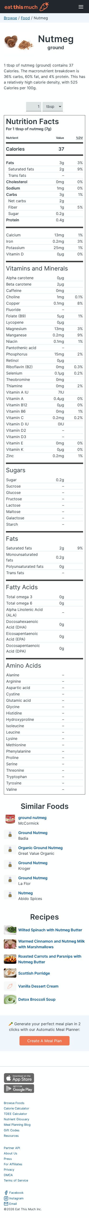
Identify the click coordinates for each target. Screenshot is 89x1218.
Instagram (16, 1198)
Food (25, 18)
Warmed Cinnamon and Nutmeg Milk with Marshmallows (51, 944)
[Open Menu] (81, 6)
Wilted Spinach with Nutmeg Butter (50, 930)
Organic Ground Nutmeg (40, 847)
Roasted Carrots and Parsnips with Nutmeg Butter (49, 959)
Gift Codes (11, 1130)
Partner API (12, 1148)
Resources (11, 1135)
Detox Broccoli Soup (37, 999)
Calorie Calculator (16, 1108)
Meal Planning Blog (17, 1124)
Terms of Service (16, 1180)
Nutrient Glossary (16, 1119)
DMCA (8, 1175)
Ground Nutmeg (32, 832)
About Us (10, 1153)
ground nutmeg (32, 817)
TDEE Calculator (15, 1114)
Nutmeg (56, 38)
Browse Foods (14, 1103)
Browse (10, 18)
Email (13, 1204)
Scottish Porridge (34, 973)
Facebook (16, 1192)
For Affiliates (13, 1164)
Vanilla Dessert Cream (38, 986)
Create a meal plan (44, 1040)
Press (8, 1159)
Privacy (9, 1169)
